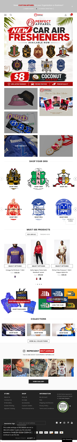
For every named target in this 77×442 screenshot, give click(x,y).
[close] (72, 6)
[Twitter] (60, 423)
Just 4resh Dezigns (64, 398)
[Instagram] (64, 423)
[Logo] (38, 15)
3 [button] (37, 84)
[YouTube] (71, 423)
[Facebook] (56, 423)
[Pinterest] (68, 423)
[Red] (36, 278)
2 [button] (35, 84)
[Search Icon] (11, 15)
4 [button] (39, 84)
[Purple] (15, 276)
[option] (38, 51)
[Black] (40, 278)
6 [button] (43, 84)
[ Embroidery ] (29, 9)
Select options (15, 266)
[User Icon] (66, 15)
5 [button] (41, 84)
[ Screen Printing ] (46, 9)
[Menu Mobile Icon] (5, 15)
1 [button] (33, 84)
